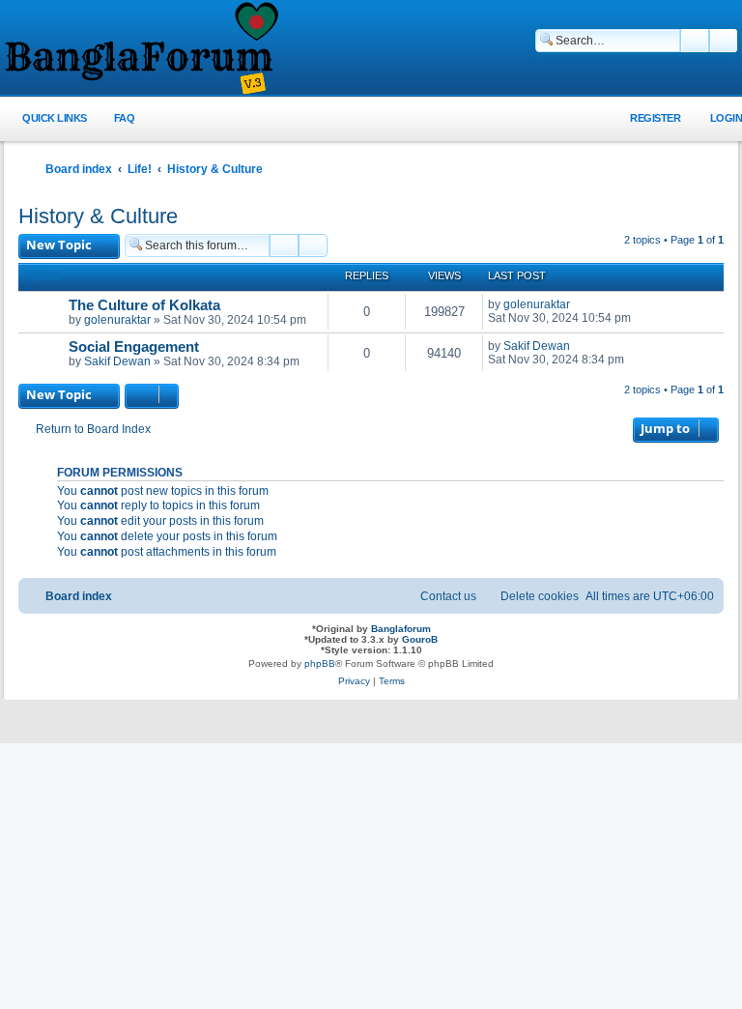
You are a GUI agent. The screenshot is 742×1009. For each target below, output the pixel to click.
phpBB (319, 663)
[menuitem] (113, 118)
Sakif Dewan (117, 361)
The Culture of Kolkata (144, 305)
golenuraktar (117, 320)
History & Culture (98, 216)
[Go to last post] (579, 304)
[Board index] (140, 49)
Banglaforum (401, 628)
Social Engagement (134, 347)
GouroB (420, 639)
